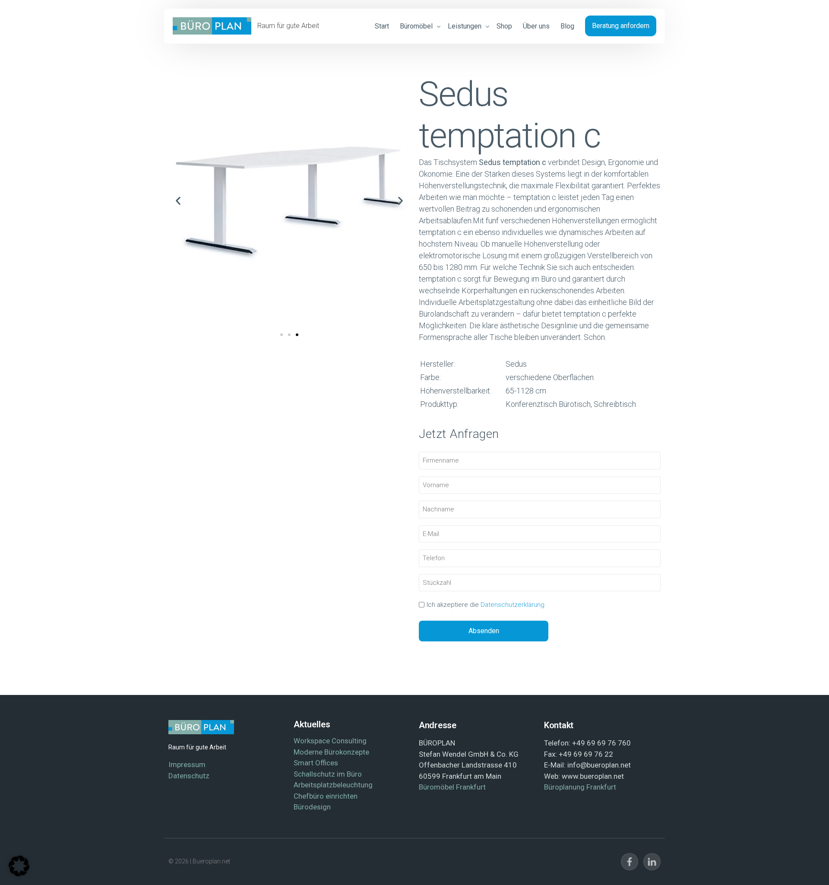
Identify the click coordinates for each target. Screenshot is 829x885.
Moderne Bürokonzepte (331, 752)
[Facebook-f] (629, 861)
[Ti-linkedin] (652, 861)
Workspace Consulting (330, 740)
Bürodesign (312, 807)
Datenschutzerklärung (512, 605)
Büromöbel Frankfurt (452, 787)
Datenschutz (188, 775)
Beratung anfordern (620, 26)
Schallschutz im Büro (328, 774)
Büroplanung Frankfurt (580, 787)
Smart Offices (316, 762)
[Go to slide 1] (281, 334)
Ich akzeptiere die (485, 605)
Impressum (187, 764)
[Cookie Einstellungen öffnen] (19, 873)
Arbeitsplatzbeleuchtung (333, 784)
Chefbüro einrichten (326, 796)
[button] (178, 201)
